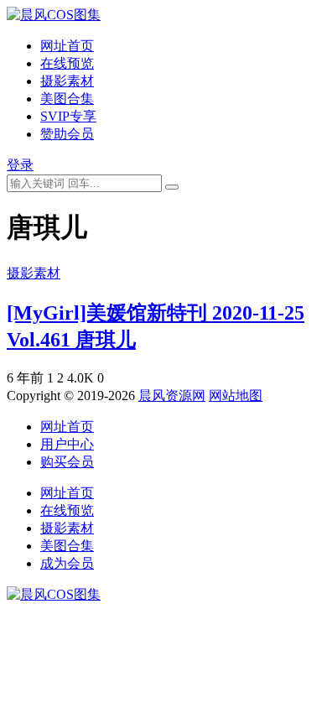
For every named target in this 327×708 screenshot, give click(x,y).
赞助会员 (67, 134)
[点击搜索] (172, 187)
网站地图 (235, 395)
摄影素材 (67, 81)
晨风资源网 (171, 395)
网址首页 (67, 46)
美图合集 (67, 98)
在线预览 (67, 63)
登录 (20, 165)
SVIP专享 (68, 116)
